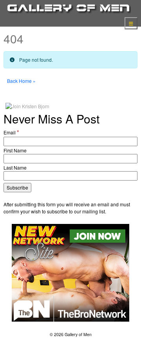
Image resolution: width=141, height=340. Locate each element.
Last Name (15, 167)
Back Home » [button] (21, 80)
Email (11, 132)
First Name (15, 150)
